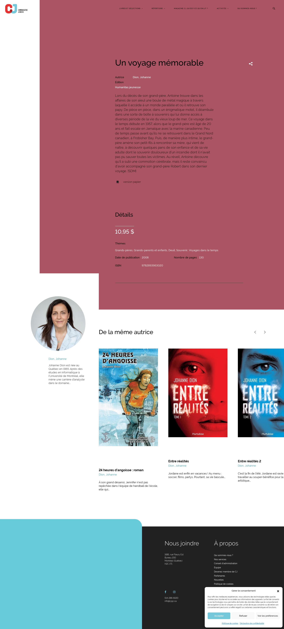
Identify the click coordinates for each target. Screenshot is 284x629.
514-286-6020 (171, 598)
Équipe (217, 567)
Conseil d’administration (225, 563)
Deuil (171, 250)
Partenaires (219, 576)
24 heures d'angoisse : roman (121, 470)
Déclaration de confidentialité (252, 623)
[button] (278, 590)
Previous (255, 332)
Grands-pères (124, 250)
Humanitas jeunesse (128, 87)
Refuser (243, 616)
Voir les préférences (268, 616)
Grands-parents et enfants (150, 250)
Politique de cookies (230, 623)
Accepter (219, 616)
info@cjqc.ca (171, 601)
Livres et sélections (130, 8)
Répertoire (157, 8)
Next (265, 332)
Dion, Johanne (142, 77)
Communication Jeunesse (16, 8)
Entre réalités (178, 461)
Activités (221, 8)
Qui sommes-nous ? (247, 8)
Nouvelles (219, 580)
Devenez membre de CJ (225, 571)
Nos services (220, 559)
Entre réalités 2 (249, 461)
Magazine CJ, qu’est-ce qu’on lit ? (191, 8)
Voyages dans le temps (203, 250)
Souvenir (182, 250)
